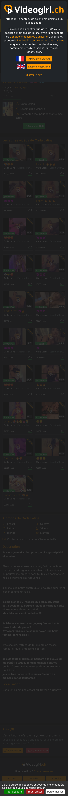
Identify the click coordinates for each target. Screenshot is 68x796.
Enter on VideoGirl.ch (39, 66)
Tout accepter (14, 791)
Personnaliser (55, 791)
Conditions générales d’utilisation (29, 36)
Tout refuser (35, 791)
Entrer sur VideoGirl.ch (39, 59)
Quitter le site (34, 75)
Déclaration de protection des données (40, 40)
